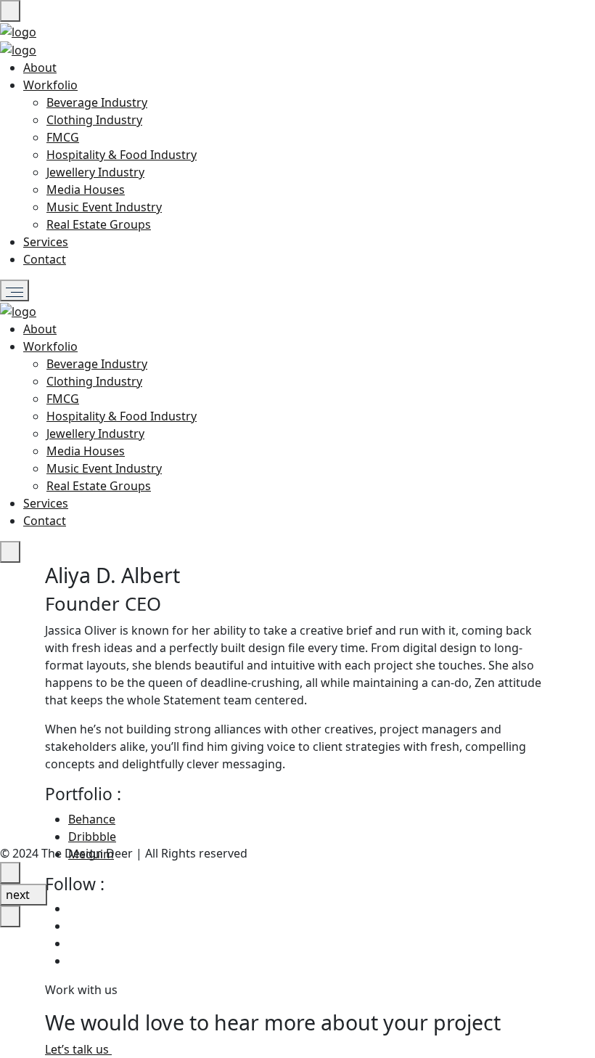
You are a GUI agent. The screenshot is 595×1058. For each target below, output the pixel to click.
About (40, 68)
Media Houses (85, 190)
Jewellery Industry (95, 172)
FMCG (62, 137)
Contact (44, 259)
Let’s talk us (78, 1049)
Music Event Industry (104, 207)
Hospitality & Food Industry (121, 155)
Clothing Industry (94, 120)
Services (45, 242)
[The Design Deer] (18, 30)
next (19, 895)
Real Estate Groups (98, 224)
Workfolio (50, 85)
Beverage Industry (96, 102)
